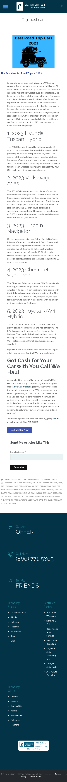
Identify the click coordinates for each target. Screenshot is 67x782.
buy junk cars (25, 483)
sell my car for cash (27, 497)
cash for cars (7, 486)
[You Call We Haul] (36, 6)
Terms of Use (35, 777)
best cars (13, 483)
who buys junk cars (53, 500)
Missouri (15, 626)
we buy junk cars (35, 500)
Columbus (15, 720)
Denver (14, 696)
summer (56, 497)
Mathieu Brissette (13, 479)
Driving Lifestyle (35, 479)
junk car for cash (39, 493)
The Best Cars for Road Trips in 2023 (21, 73)
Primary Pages (50, 479)
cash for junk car (43, 486)
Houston (15, 701)
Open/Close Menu (6, 6)
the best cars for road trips (14, 500)
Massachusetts (18, 612)
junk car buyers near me (19, 493)
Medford (15, 724)
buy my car (37, 483)
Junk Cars (52, 493)
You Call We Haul (22, 386)
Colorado (15, 622)
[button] (19, 430)
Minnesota (16, 631)
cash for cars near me (24, 486)
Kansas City (16, 706)
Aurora (14, 710)
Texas (14, 636)
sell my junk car (45, 497)
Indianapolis (16, 715)
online (56, 418)
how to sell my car (44, 490)
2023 (7, 483)
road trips (12, 497)
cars (60, 483)
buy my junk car (50, 483)
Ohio (13, 640)
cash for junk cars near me (23, 490)
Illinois (14, 617)
